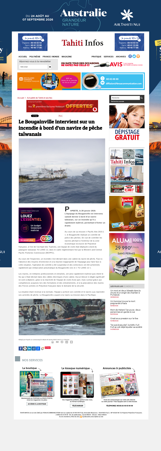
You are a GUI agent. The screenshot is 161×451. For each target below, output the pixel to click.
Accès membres (64, 417)
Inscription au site (97, 417)
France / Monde (51, 57)
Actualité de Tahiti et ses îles (39, 98)
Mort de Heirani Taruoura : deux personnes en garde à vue (125, 311)
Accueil (23, 57)
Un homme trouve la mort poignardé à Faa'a (122, 302)
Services (109, 57)
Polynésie (34, 57)
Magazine (67, 57)
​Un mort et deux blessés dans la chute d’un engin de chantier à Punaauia (125, 293)
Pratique (96, 57)
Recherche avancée (117, 101)
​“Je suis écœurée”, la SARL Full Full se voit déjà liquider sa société (126, 326)
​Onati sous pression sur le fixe (124, 318)
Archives (121, 57)
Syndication (86, 417)
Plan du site (75, 417)
